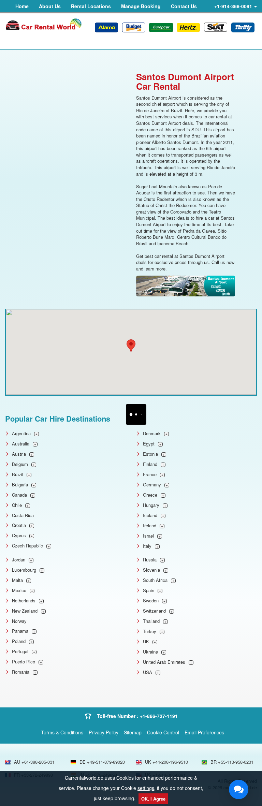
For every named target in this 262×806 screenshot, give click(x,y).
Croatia (19, 525)
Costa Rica (23, 515)
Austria (19, 454)
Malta (17, 580)
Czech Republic (27, 545)
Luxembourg (24, 570)
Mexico (19, 590)
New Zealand (25, 611)
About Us (50, 6)
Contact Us (184, 6)
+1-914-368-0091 (233, 6)
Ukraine (150, 651)
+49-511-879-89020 (106, 762)
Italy (147, 546)
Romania (20, 672)
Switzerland (154, 611)
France (150, 474)
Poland (19, 641)
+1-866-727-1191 (159, 716)
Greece (150, 495)
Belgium (20, 464)
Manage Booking (141, 6)
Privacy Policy (103, 732)
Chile (17, 505)
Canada (19, 495)
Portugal (20, 651)
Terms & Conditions (62, 732)
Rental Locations (91, 6)
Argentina (21, 433)
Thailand (151, 621)
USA (147, 672)
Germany (152, 484)
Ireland (149, 525)
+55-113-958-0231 (235, 762)
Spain (148, 590)
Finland (150, 464)
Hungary (151, 505)
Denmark (152, 433)
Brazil (17, 474)
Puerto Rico (23, 661)
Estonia (150, 454)
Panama (20, 631)
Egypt (149, 443)
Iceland (150, 515)
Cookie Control (163, 732)
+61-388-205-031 (38, 762)
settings (145, 788)
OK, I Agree (153, 798)
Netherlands (23, 600)
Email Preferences (204, 732)
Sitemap (133, 732)
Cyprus (19, 535)
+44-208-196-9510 (170, 762)
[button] (131, 346)
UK (146, 641)
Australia (20, 443)
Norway (19, 621)
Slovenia (151, 570)
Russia (150, 559)
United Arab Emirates (164, 662)
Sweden (151, 600)
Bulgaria (20, 484)
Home (22, 6)
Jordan (18, 559)
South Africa (155, 580)
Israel (148, 535)
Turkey (149, 631)
